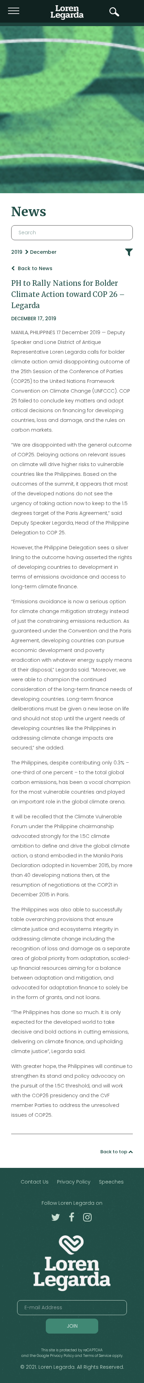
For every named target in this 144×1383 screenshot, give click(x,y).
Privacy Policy (74, 1181)
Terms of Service (97, 1355)
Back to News (34, 268)
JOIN (72, 1325)
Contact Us (35, 1181)
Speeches (111, 1181)
